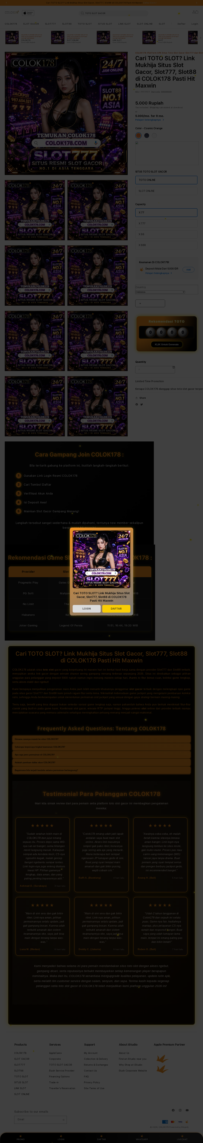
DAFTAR (116, 608)
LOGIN (86, 608)
